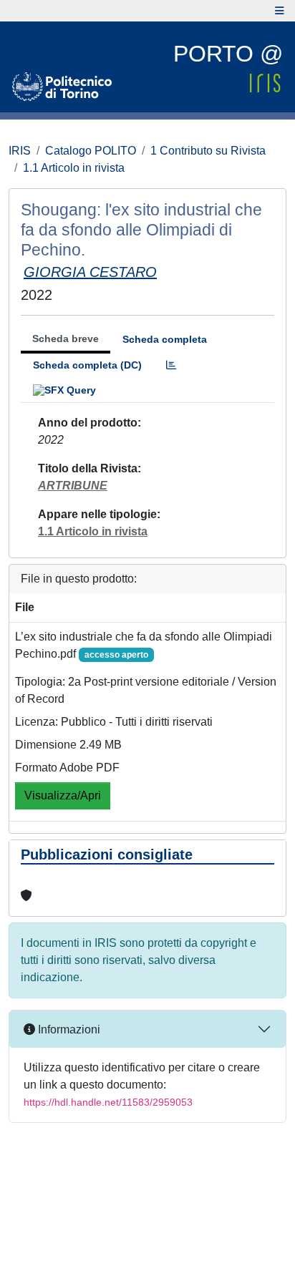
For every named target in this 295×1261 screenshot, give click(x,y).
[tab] (171, 365)
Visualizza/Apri (62, 795)
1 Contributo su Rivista (208, 151)
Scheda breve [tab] (65, 338)
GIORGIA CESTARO (90, 272)
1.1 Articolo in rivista (74, 168)
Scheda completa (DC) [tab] (87, 365)
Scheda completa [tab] (164, 339)
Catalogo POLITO (90, 151)
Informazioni (67, 1029)
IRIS (20, 151)
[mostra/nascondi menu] (279, 11)
